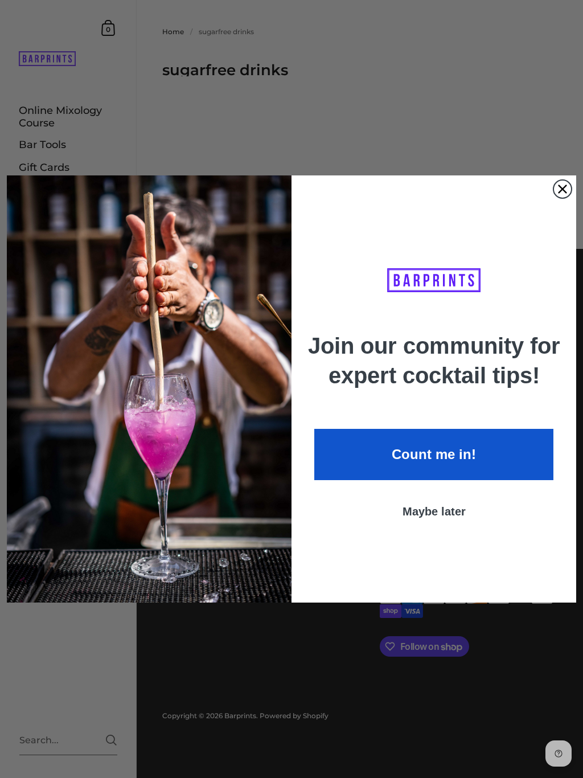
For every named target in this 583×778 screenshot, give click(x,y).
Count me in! (434, 454)
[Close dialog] (562, 189)
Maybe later (434, 511)
